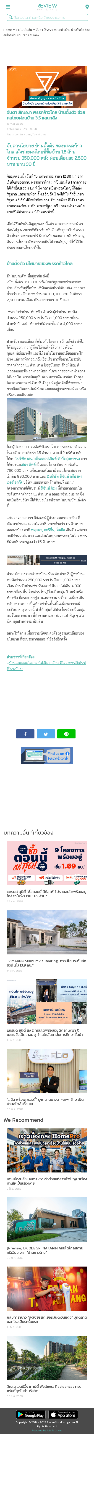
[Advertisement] (47, 52)
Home (7, 29)
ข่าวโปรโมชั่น (24, 29)
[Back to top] (79, 1497)
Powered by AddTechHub (47, 1430)
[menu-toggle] (8, 7)
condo (19, 134)
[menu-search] (86, 7)
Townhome (39, 134)
